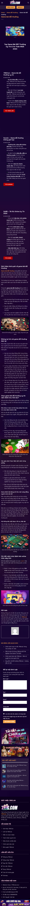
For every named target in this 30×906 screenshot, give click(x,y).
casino (22, 561)
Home (3, 12)
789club (24, 617)
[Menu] (2, 3)
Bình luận (6, 679)
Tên (4, 692)
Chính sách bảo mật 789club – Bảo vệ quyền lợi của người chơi (16, 776)
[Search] (28, 2)
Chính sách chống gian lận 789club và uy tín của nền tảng (17, 786)
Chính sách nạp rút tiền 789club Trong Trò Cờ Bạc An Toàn (16, 765)
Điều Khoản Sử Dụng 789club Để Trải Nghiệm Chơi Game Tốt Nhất (16, 771)
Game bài (4, 271)
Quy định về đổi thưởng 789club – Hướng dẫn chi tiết (15, 781)
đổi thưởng (10, 271)
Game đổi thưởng (12, 12)
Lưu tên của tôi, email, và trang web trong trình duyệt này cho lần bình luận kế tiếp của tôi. (14, 716)
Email (5, 699)
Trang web (6, 706)
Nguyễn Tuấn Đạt (10, 897)
